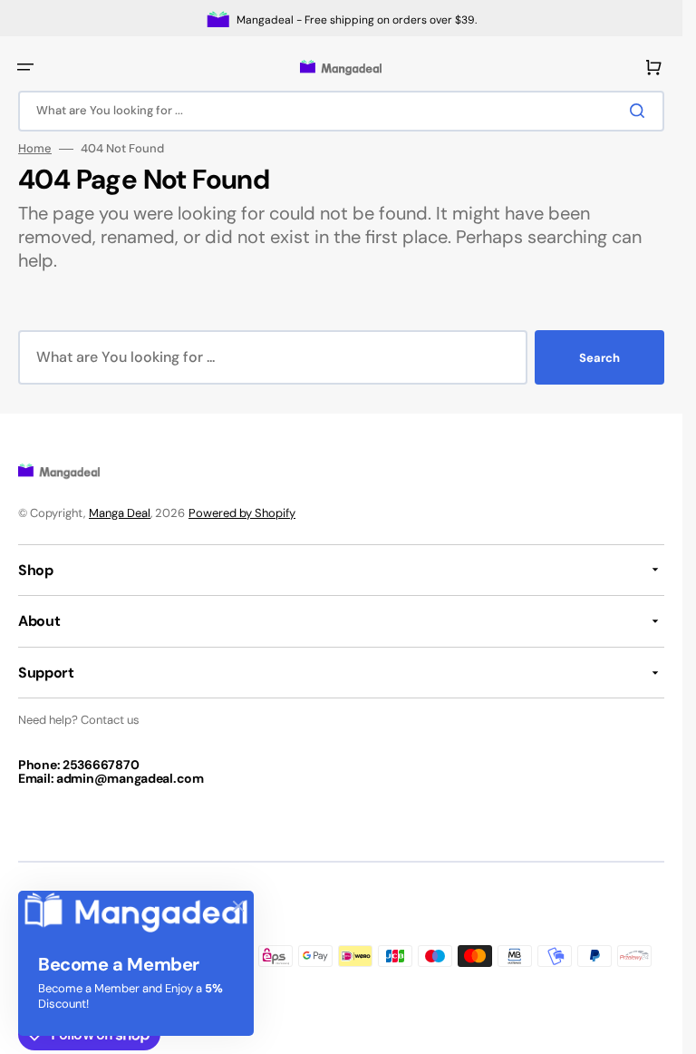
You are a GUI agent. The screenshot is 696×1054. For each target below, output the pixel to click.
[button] (25, 67)
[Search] (640, 111)
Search (599, 358)
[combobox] (341, 111)
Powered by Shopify (241, 513)
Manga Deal (119, 513)
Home (35, 149)
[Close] (238, 906)
